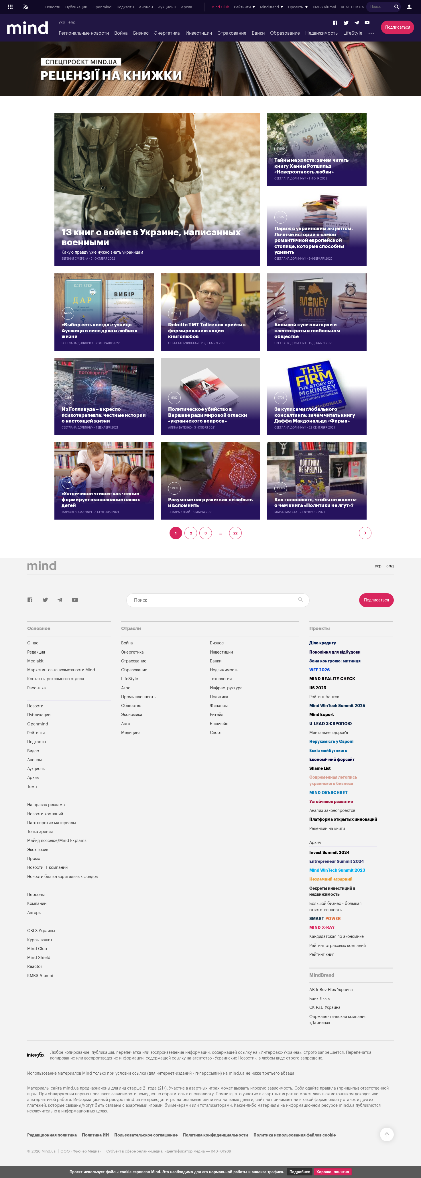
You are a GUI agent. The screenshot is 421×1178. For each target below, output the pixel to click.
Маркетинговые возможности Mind (61, 670)
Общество (131, 706)
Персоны (36, 895)
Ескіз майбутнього (328, 751)
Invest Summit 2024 (329, 853)
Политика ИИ (95, 1135)
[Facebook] (335, 23)
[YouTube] (367, 23)
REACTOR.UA (352, 7)
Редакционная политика (52, 1135)
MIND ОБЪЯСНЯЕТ (328, 793)
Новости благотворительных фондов (62, 877)
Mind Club (220, 7)
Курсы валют (39, 940)
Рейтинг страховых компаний (337, 946)
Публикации (76, 7)
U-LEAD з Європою (330, 724)
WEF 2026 (319, 670)
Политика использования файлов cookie (294, 1135)
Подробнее (300, 1172)
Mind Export (321, 715)
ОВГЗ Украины (41, 931)
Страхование (231, 33)
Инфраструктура (226, 688)
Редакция (36, 652)
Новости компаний (45, 814)
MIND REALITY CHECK (332, 679)
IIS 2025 (317, 688)
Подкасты (125, 7)
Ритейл (216, 715)
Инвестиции (199, 33)
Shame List (320, 768)
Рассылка (36, 688)
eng (71, 22)
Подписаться (397, 27)
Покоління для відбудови (335, 652)
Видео (33, 751)
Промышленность (138, 697)
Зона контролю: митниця (335, 661)
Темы (32, 787)
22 (235, 533)
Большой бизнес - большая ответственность (335, 907)
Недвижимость (321, 33)
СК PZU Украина (325, 1007)
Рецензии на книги (327, 828)
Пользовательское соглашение (146, 1135)
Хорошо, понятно (332, 1172)
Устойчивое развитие (331, 802)
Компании (36, 903)
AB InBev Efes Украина (331, 990)
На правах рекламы (46, 805)
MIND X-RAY (322, 928)
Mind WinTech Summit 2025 (337, 706)
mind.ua (237, 1073)
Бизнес (141, 33)
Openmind (102, 7)
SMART (325, 919)
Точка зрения (40, 832)
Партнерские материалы (51, 823)
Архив (186, 7)
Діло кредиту (322, 643)
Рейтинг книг (321, 954)
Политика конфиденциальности (215, 1135)
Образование (285, 33)
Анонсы (146, 7)
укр (62, 22)
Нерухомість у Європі (331, 741)
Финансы (219, 706)
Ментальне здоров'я (328, 733)
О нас (32, 643)
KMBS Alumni (324, 7)
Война (121, 33)
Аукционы (167, 7)
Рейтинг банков (324, 697)
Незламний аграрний (331, 879)
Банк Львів (319, 999)
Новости (52, 7)
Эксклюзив (37, 850)
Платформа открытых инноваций (343, 819)
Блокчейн (219, 724)
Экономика (131, 715)
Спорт (216, 733)
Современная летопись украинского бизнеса (333, 781)
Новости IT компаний (47, 867)
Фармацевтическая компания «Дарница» (337, 1020)
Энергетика (167, 33)
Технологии (221, 679)
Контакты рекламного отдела (55, 679)
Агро (125, 688)
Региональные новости (84, 33)
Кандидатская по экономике (336, 936)
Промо (33, 859)
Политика (219, 697)
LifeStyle (352, 33)
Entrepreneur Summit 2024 (336, 861)
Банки (258, 33)
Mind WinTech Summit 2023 (337, 870)
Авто (125, 724)
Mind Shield (38, 958)
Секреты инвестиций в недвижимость (332, 892)
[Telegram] (356, 23)
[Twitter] (346, 23)
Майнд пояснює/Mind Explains (56, 840)
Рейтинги (36, 733)
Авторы (34, 913)
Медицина (131, 733)
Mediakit (35, 661)
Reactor (34, 966)
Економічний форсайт (332, 759)
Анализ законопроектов (332, 810)
